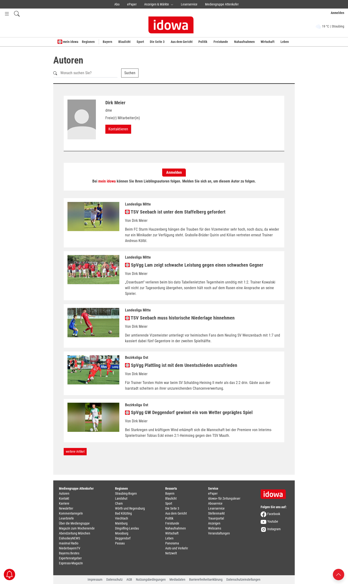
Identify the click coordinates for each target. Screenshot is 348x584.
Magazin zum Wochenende (77, 528)
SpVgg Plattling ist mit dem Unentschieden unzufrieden (183, 365)
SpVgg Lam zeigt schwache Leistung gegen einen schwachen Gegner (196, 265)
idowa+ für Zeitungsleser (224, 498)
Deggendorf (122, 538)
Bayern (107, 42)
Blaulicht (124, 42)
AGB (129, 579)
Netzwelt (171, 553)
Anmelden (174, 172)
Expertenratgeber (70, 558)
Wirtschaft (267, 42)
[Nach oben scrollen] (338, 574)
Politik (202, 42)
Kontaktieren (118, 129)
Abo (117, 4)
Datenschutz (114, 579)
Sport (140, 42)
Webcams (214, 528)
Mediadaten (177, 579)
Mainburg (121, 523)
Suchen (129, 73)
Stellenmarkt (216, 513)
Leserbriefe (66, 518)
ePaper (132, 4)
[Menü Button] (7, 13)
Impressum (95, 579)
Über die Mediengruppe (74, 523)
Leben (285, 42)
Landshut (121, 498)
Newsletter (66, 508)
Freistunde (221, 42)
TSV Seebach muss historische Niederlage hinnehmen (182, 318)
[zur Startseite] (275, 492)
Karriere (64, 503)
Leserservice (189, 4)
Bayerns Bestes (69, 553)
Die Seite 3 (157, 42)
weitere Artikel (75, 451)
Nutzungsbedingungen (151, 579)
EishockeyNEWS (69, 538)
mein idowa (70, 42)
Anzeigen (214, 523)
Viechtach (121, 518)
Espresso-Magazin (71, 563)
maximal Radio (68, 543)
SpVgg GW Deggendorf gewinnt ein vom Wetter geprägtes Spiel (191, 412)
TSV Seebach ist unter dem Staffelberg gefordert (177, 212)
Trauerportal (216, 518)
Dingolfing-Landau (127, 528)
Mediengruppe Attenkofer (222, 4)
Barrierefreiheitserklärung (206, 579)
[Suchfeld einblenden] (17, 13)
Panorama (172, 543)
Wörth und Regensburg (130, 508)
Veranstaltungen (219, 533)
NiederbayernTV (69, 548)
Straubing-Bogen (126, 493)
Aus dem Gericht (181, 42)
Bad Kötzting (123, 513)
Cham (119, 503)
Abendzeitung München (74, 533)
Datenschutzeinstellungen (243, 579)
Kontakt (64, 498)
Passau (120, 543)
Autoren (64, 493)
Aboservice (215, 503)
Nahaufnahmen (244, 42)
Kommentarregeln (71, 513)
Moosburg (121, 533)
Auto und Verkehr (176, 548)
